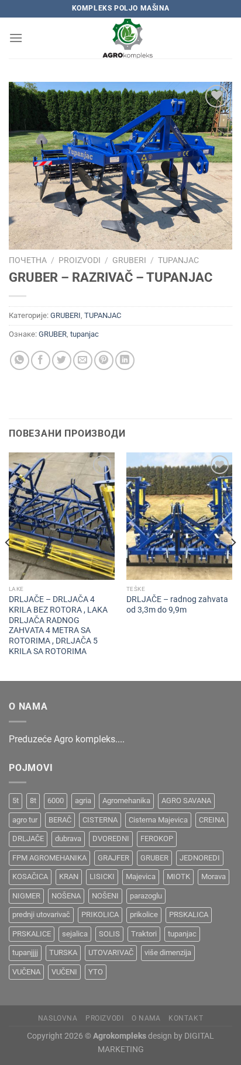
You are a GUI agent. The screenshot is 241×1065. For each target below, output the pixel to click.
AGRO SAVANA (186, 800)
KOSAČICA (30, 876)
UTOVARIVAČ (110, 952)
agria (83, 800)
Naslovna (58, 1018)
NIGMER (26, 895)
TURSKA (63, 952)
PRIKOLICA (100, 914)
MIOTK (178, 876)
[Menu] (16, 37)
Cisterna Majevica (158, 819)
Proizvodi (79, 260)
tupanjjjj (25, 952)
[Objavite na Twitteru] (61, 360)
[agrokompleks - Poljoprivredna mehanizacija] (127, 38)
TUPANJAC (178, 260)
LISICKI (102, 876)
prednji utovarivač (41, 914)
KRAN (68, 876)
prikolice (144, 914)
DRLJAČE (28, 838)
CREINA (212, 819)
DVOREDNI (110, 838)
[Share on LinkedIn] (125, 360)
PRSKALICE (31, 933)
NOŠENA (66, 895)
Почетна (28, 260)
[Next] (233, 565)
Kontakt (185, 1018)
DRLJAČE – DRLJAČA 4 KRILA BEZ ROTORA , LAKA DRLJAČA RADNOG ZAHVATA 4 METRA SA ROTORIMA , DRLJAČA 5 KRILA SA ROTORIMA (58, 624)
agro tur (24, 819)
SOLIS (109, 933)
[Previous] (8, 565)
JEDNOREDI (200, 857)
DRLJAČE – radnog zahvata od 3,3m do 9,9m (177, 604)
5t (15, 800)
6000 (55, 800)
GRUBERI (129, 260)
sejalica (75, 933)
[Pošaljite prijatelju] (82, 360)
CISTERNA (100, 819)
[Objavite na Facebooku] (40, 360)
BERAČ (60, 819)
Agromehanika (126, 800)
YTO (95, 971)
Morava (213, 876)
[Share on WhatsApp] (19, 360)
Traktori (144, 933)
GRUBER (53, 334)
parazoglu (146, 895)
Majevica (141, 876)
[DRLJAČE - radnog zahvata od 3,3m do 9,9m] (179, 515)
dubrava (68, 838)
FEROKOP (156, 838)
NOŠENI (105, 895)
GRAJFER (113, 857)
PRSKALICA (188, 914)
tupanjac (84, 334)
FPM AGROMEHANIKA (49, 857)
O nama (146, 1018)
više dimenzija (167, 952)
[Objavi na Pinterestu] (103, 360)
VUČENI (64, 971)
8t (33, 800)
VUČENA (26, 971)
